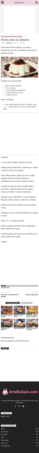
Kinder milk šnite (32, 294)
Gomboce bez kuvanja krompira (6, 316)
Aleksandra (9, 43)
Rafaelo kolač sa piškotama (5, 329)
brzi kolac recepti (11, 285)
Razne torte (4, 443)
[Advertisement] (19, 20)
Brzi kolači (13, 34)
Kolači (7, 34)
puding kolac (5, 287)
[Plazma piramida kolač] (19, 323)
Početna (2, 34)
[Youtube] (23, 406)
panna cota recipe (32, 285)
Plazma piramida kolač (19, 328)
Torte (2, 437)
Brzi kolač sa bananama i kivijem (9, 295)
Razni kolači (18, 36)
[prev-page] (18, 333)
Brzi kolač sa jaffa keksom (18, 316)
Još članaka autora (26, 303)
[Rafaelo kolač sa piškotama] (7, 323)
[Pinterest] (20, 406)
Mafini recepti (5, 416)
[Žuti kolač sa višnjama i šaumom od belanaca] (32, 310)
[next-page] (21, 333)
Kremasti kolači (5, 446)
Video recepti (5, 440)
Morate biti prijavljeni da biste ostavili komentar (15, 341)
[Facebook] (16, 406)
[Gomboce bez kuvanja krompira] (7, 310)
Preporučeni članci (12, 303)
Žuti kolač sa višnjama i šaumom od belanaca (32, 316)
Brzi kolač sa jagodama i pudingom (32, 329)
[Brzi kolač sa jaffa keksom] (19, 310)
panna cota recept (22, 285)
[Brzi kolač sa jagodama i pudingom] (32, 323)
